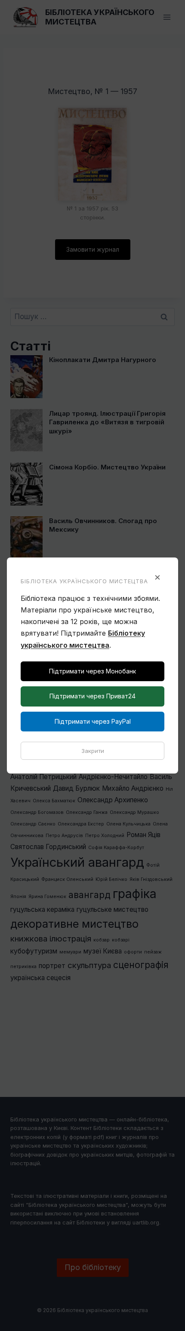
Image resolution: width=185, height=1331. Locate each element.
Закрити (92, 750)
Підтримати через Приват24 (92, 696)
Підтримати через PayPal (93, 721)
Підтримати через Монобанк (92, 671)
